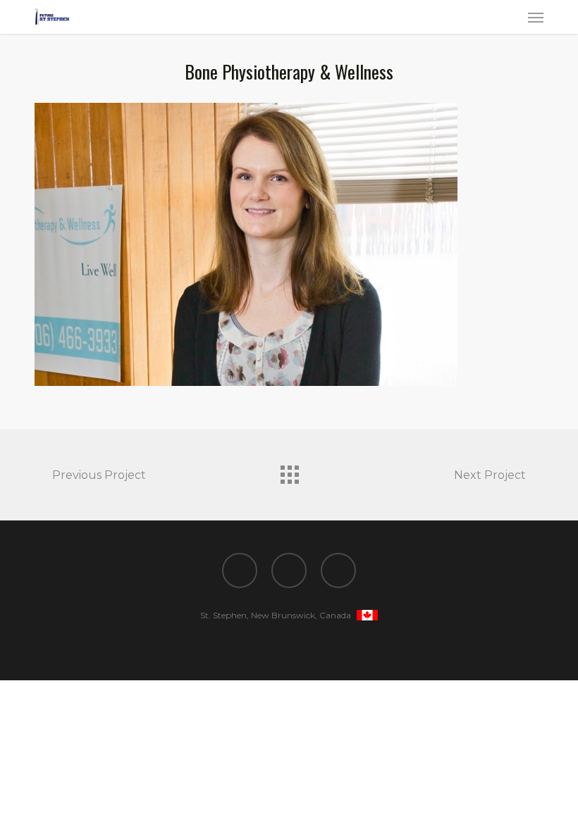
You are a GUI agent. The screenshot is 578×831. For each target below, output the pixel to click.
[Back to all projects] (289, 471)
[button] (535, 17)
